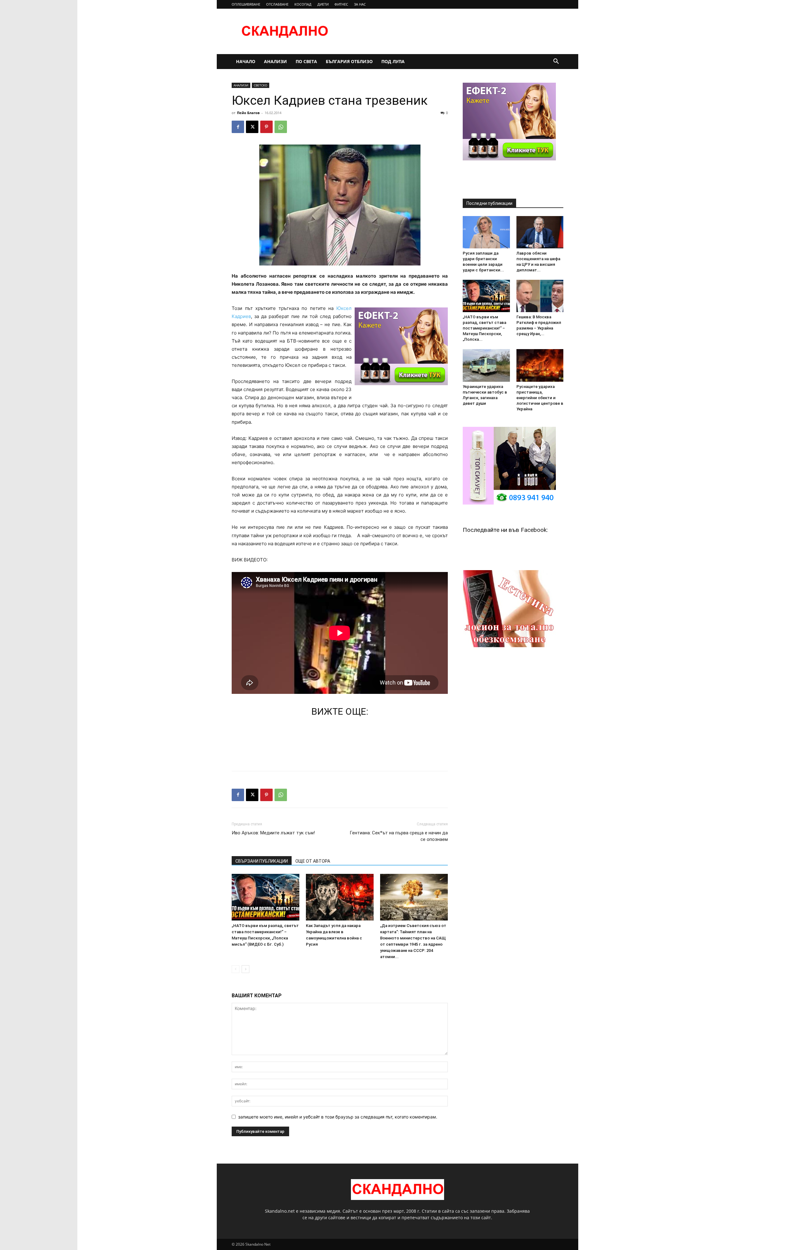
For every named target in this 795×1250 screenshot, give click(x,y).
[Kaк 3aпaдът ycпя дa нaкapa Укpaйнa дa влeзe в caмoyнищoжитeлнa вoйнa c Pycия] (340, 897)
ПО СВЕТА (306, 61)
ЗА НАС (360, 4)
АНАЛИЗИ (275, 61)
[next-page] (245, 969)
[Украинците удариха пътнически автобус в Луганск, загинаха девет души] (486, 365)
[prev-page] (235, 969)
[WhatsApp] (281, 127)
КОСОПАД (302, 4)
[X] (252, 127)
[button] (555, 62)
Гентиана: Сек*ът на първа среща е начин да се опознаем (399, 836)
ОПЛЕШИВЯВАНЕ (246, 4)
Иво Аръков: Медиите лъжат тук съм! (273, 833)
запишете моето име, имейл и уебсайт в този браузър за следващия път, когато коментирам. (337, 1116)
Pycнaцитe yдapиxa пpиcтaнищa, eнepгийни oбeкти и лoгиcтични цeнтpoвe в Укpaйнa (539, 397)
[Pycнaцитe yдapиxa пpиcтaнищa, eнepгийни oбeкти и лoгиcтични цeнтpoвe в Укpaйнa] (540, 365)
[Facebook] (238, 127)
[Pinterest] (266, 127)
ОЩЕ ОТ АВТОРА (312, 861)
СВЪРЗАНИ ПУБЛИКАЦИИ (261, 861)
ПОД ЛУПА (393, 61)
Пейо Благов (248, 112)
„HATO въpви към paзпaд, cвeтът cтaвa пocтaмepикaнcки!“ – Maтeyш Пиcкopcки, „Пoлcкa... (484, 328)
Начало (245, 61)
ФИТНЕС (341, 4)
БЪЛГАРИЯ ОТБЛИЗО (349, 61)
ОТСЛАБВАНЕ (277, 4)
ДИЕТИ (323, 4)
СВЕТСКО (260, 85)
